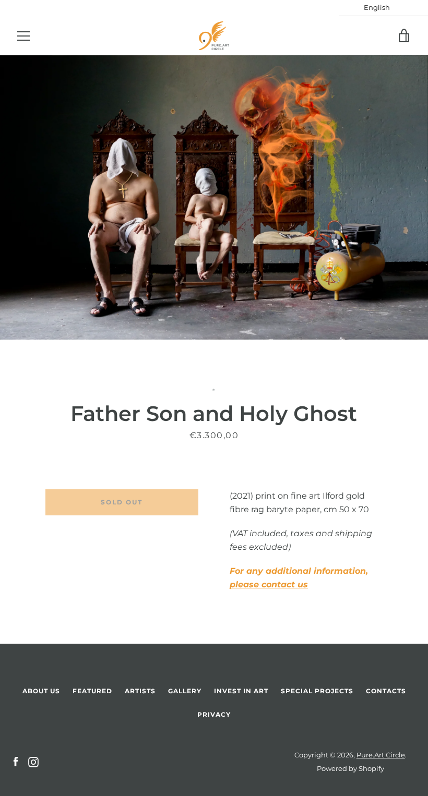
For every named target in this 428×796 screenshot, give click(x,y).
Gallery (184, 691)
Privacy (214, 714)
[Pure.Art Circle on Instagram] (33, 761)
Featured (92, 691)
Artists (140, 691)
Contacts (386, 691)
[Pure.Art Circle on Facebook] (15, 761)
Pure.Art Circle (380, 755)
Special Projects (317, 691)
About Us (41, 691)
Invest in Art (241, 691)
